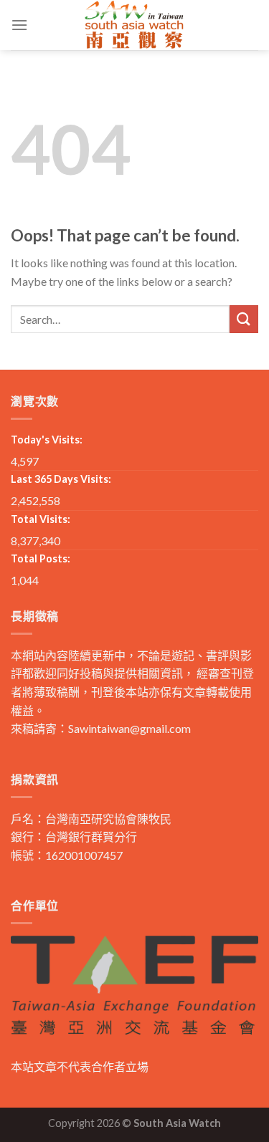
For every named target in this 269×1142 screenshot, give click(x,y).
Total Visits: (40, 519)
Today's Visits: (46, 439)
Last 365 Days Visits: (61, 479)
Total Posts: (40, 558)
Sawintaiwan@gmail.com (129, 728)
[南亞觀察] (135, 25)
